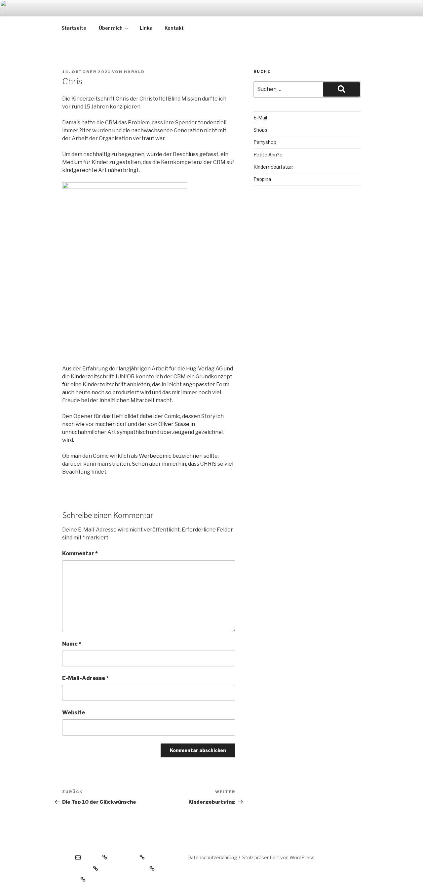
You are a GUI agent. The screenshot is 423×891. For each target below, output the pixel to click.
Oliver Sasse (173, 424)
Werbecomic (155, 456)
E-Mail (260, 117)
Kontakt (174, 28)
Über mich (111, 28)
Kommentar (80, 553)
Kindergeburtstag (273, 167)
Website (73, 712)
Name (71, 644)
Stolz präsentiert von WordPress (278, 857)
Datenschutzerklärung (212, 857)
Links (146, 28)
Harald (134, 71)
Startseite (73, 28)
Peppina (262, 179)
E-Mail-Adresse (85, 678)
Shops (260, 130)
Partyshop (264, 142)
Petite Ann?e (268, 154)
